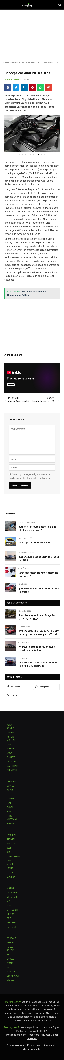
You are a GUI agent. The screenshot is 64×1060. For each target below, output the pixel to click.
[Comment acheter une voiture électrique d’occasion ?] (10, 572)
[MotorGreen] (32, 5)
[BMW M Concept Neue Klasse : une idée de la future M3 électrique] (10, 661)
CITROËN (11, 781)
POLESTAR (12, 927)
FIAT (9, 803)
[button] (7, 87)
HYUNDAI (11, 835)
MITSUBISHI (12, 909)
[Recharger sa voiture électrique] (10, 541)
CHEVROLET (13, 770)
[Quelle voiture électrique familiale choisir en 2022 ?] (10, 556)
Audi (32, 173)
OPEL (9, 918)
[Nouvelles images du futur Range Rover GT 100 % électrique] (10, 614)
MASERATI (12, 877)
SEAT (9, 954)
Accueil (6, 62)
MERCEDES (12, 897)
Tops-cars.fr (35, 1034)
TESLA (10, 967)
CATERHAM (12, 766)
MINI (9, 905)
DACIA (10, 790)
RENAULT (11, 942)
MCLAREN (12, 892)
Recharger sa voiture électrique (34, 542)
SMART (10, 963)
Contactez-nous (15, 1045)
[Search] (59, 4)
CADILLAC (12, 761)
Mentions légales (32, 1049)
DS (8, 794)
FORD (9, 811)
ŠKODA (10, 959)
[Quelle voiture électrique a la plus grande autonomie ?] (10, 587)
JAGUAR (11, 843)
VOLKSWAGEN (14, 976)
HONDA (10, 823)
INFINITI (11, 839)
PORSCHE (11, 938)
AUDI (9, 744)
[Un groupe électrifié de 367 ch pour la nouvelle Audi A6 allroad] (10, 646)
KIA (8, 852)
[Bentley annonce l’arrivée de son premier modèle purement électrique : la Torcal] (10, 630)
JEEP (9, 847)
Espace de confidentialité (41, 1045)
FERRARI (11, 798)
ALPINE (10, 732)
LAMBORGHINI (14, 856)
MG (8, 901)
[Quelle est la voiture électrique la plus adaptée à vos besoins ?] (10, 526)
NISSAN (10, 914)
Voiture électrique (31, 62)
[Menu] (5, 4)
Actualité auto (17, 62)
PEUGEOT (11, 922)
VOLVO (10, 980)
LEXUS (10, 868)
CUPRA (10, 786)
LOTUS (10, 872)
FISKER (10, 807)
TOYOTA (11, 971)
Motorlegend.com (16, 1034)
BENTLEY (11, 748)
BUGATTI (11, 757)
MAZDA (10, 888)
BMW (9, 753)
